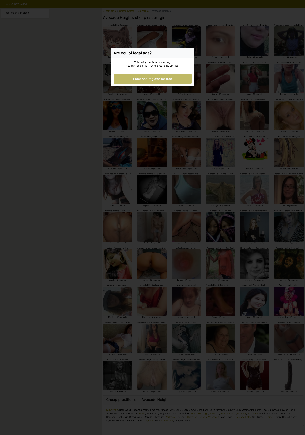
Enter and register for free (152, 79)
